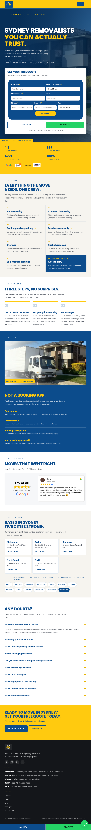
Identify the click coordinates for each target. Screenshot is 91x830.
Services (8, 795)
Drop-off (37, 103)
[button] (84, 823)
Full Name (15, 85)
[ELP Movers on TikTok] (23, 762)
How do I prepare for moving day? (21, 681)
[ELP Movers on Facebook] (7, 762)
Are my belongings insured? (18, 653)
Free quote (9, 807)
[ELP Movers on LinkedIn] (17, 762)
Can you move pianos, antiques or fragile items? (28, 660)
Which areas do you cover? (18, 667)
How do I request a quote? (17, 695)
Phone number (16, 94)
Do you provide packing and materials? (24, 646)
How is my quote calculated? (19, 639)
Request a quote (16, 728)
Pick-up (14, 103)
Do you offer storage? (15, 674)
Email (48, 94)
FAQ (6, 803)
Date (60, 103)
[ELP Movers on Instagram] (12, 762)
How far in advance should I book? (21, 624)
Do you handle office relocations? (21, 688)
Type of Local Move (53, 84)
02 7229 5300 (40, 551)
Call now (22, 827)
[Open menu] (80, 4)
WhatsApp (65, 125)
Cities (7, 799)
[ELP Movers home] (9, 4)
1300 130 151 (26, 125)
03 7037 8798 (12, 551)
